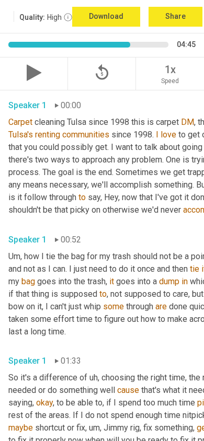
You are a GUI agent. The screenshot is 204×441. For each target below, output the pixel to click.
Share (175, 16)
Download (106, 16)
